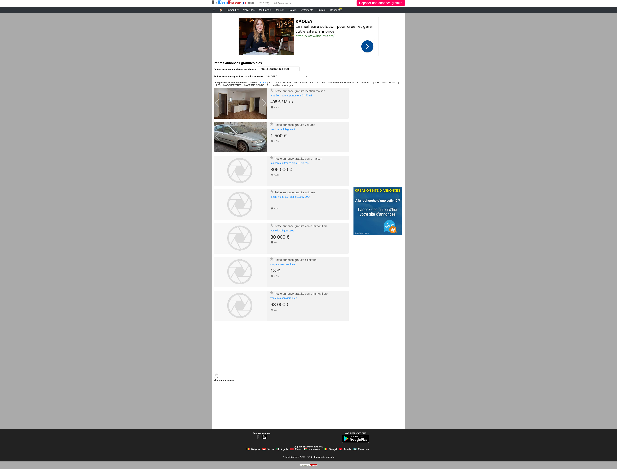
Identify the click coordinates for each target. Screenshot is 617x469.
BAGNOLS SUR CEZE (280, 82)
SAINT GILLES (317, 82)
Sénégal (332, 449)
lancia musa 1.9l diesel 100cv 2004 (290, 196)
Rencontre (336, 9)
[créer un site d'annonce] (308, 465)
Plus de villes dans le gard (280, 85)
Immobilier (233, 10)
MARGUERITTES (232, 85)
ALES (263, 82)
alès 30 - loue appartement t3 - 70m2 (291, 95)
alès (275, 242)
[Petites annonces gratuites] (226, 2)
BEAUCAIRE (300, 82)
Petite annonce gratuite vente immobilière (301, 226)
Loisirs (292, 10)
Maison (280, 10)
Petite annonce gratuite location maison (299, 91)
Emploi (321, 10)
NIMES (253, 82)
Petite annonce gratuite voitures (294, 124)
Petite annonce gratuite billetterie (295, 260)
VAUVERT (366, 82)
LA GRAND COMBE (254, 85)
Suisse (270, 449)
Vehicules (249, 10)
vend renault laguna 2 (282, 129)
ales (275, 310)
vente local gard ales (282, 230)
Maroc (298, 449)
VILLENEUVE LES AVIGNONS (343, 82)
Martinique (363, 449)
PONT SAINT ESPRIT (386, 82)
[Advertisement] (308, 35)
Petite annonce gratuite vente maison (298, 158)
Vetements (307, 10)
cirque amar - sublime (282, 264)
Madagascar (315, 449)
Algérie (284, 449)
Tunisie (347, 449)
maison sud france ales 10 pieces (289, 163)
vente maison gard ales (283, 298)
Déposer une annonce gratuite (380, 3)
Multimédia (265, 10)
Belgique (255, 449)
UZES (217, 85)
